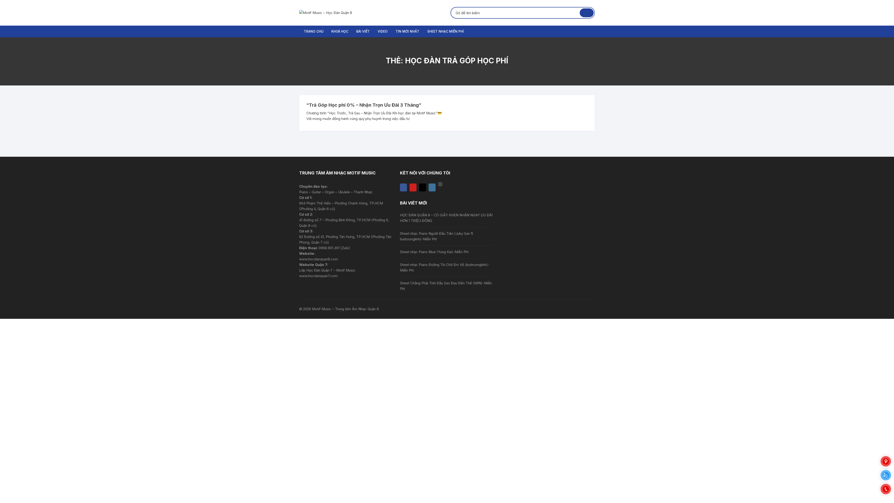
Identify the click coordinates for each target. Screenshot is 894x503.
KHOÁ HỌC (339, 31)
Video (383, 31)
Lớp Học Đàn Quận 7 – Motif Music (327, 270)
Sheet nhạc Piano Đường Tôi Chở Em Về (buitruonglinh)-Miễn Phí (444, 267)
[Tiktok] (422, 187)
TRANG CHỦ (313, 31)
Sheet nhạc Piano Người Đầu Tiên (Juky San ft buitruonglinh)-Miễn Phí (436, 236)
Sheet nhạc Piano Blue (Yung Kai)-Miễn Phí (434, 252)
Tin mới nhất (407, 31)
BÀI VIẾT (363, 31)
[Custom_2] (440, 184)
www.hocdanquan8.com (318, 259)
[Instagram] (432, 187)
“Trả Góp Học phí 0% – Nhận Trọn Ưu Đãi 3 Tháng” (363, 105)
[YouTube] (413, 187)
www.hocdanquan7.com (318, 276)
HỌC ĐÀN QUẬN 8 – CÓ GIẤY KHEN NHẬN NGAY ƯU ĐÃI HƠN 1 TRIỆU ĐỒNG (446, 218)
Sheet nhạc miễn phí (445, 31)
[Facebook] (403, 187)
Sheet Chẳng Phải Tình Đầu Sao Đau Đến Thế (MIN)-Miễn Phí (446, 286)
